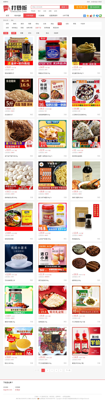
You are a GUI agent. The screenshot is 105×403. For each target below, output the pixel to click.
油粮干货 (38, 28)
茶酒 (22, 28)
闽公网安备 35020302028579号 (47, 398)
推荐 (13, 33)
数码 (14, 24)
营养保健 (47, 28)
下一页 (68, 370)
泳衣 (55, 11)
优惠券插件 (53, 15)
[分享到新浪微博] (91, 16)
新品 (47, 33)
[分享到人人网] (97, 16)
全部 (7, 24)
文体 (44, 24)
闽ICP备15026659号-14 (22, 398)
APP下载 (66, 15)
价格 (37, 33)
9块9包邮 (17, 15)
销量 (21, 33)
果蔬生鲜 (56, 28)
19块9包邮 (29, 15)
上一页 (37, 370)
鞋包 (37, 24)
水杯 (44, 11)
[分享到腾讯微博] (94, 16)
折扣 (29, 33)
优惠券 (56, 33)
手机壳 (33, 11)
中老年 (83, 24)
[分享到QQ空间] (88, 16)
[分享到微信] (100, 16)
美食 (59, 24)
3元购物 (41, 15)
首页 (7, 15)
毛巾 (39, 11)
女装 (67, 24)
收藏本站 (5, 1)
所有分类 (5, 20)
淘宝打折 (45, 396)
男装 (74, 24)
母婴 (29, 24)
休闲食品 (15, 28)
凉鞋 (50, 11)
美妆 (52, 24)
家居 (22, 24)
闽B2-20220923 (33, 398)
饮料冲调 (29, 28)
